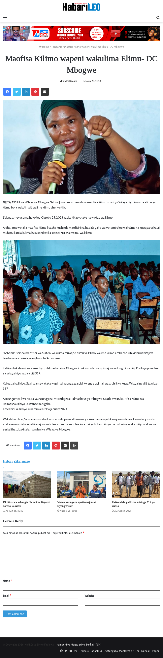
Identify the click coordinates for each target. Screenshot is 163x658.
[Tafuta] (158, 17)
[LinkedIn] (26, 92)
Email (7, 595)
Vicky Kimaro (70, 80)
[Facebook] (7, 92)
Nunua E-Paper (150, 650)
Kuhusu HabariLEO (91, 650)
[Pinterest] (35, 92)
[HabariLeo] (81, 7)
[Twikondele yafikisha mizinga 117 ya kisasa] (136, 484)
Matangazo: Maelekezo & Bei (122, 650)
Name (7, 580)
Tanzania (56, 46)
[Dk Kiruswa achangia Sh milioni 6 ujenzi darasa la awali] (27, 484)
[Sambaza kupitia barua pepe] (45, 92)
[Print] (74, 445)
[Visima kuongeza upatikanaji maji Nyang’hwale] (81, 484)
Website (89, 595)
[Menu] (5, 17)
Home (45, 46)
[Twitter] (17, 92)
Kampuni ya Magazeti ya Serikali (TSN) (79, 644)
